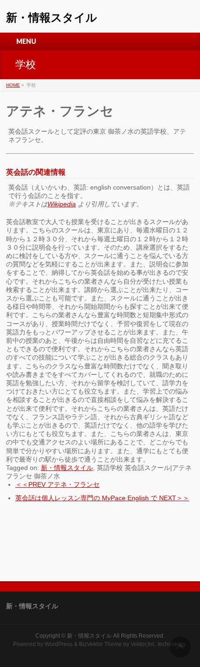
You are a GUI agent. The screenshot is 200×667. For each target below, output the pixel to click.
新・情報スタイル (51, 17)
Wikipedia (61, 204)
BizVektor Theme (100, 644)
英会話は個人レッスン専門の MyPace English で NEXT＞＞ (102, 498)
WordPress (59, 644)
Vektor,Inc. (143, 644)
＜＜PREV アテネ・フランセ (57, 484)
